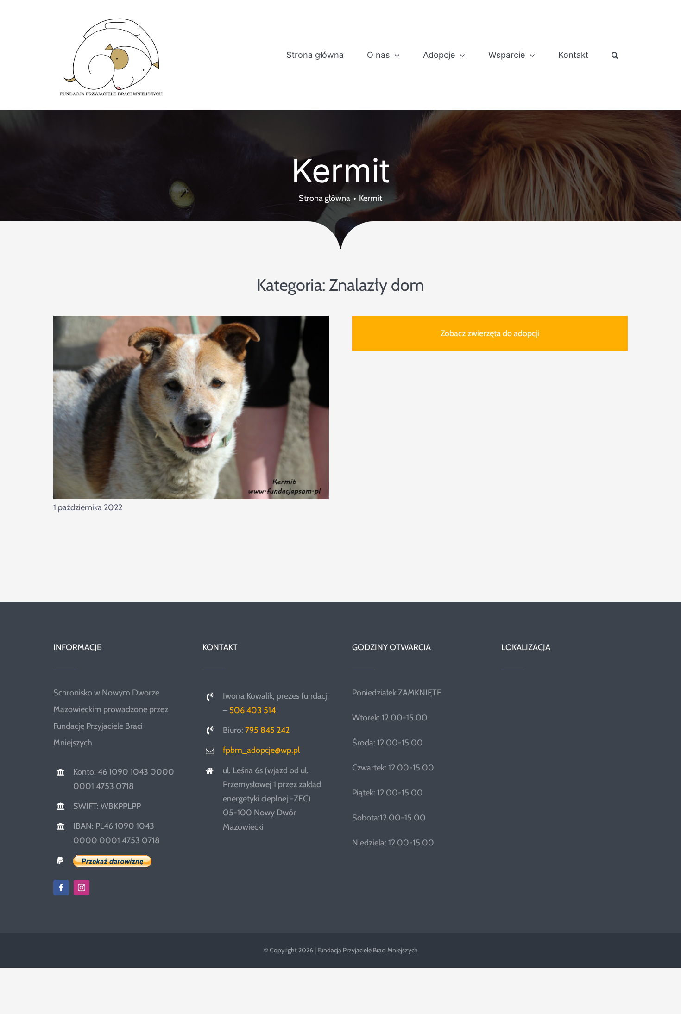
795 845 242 (267, 730)
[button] (615, 55)
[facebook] (61, 887)
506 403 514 (252, 710)
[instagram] (81, 887)
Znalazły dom (376, 285)
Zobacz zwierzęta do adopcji (490, 333)
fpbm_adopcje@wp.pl (261, 750)
